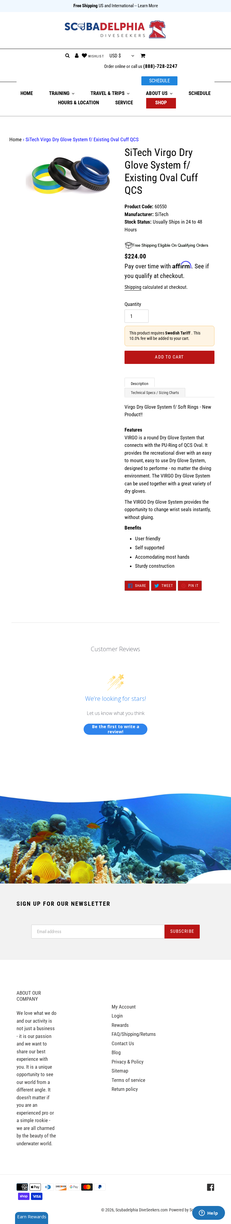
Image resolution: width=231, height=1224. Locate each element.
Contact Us (123, 1043)
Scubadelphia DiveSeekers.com (142, 1209)
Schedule (159, 81)
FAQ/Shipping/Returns (134, 1034)
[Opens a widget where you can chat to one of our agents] (208, 1213)
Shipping (133, 287)
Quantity (133, 304)
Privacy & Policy (127, 1062)
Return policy (125, 1089)
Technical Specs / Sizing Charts (155, 392)
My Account (124, 1007)
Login (117, 1016)
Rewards (120, 1025)
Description (139, 383)
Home (15, 139)
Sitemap (120, 1071)
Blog (116, 1052)
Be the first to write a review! (115, 729)
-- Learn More (146, 5)
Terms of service (128, 1080)
